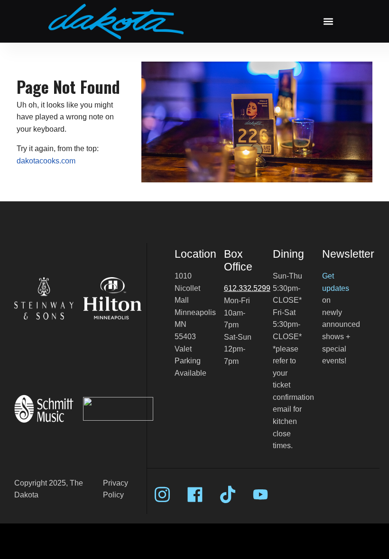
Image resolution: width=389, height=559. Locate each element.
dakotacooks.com (46, 161)
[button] (328, 21)
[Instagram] (162, 494)
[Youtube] (260, 494)
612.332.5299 (247, 288)
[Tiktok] (228, 494)
